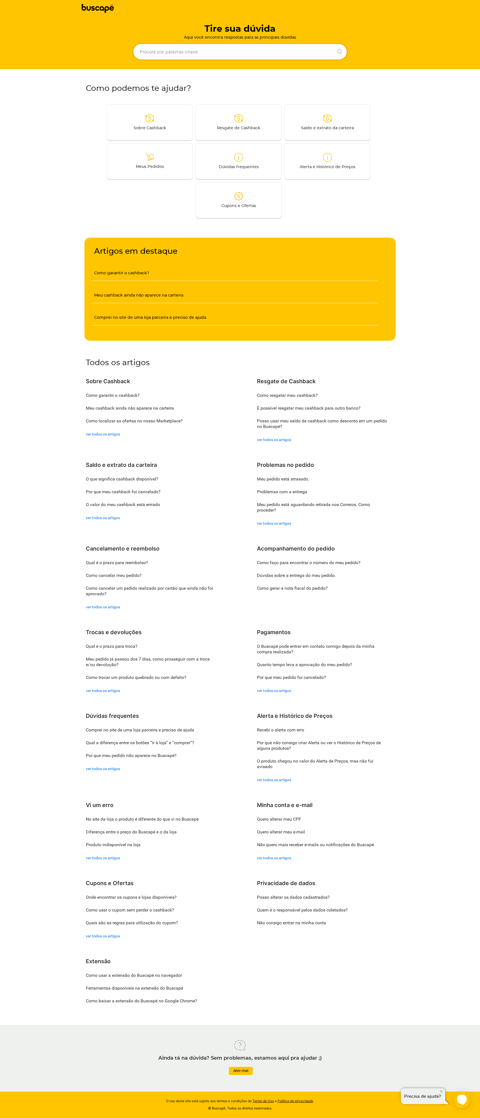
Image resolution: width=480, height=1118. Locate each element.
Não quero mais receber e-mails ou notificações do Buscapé (315, 844)
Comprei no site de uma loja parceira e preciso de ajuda (150, 318)
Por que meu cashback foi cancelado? (123, 491)
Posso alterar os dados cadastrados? (293, 897)
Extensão (98, 961)
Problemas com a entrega (282, 491)
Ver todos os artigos (103, 434)
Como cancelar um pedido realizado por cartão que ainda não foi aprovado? (149, 591)
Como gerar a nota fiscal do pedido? (292, 588)
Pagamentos (274, 632)
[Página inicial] (98, 11)
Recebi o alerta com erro (280, 730)
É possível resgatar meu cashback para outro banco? (309, 408)
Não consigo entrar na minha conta (291, 922)
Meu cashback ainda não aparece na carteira (138, 295)
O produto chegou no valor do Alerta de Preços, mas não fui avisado (315, 763)
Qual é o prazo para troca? (112, 646)
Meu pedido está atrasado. (283, 479)
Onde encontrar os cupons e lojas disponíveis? (131, 897)
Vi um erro (99, 805)
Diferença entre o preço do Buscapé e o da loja (131, 832)
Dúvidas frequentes (239, 167)
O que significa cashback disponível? (122, 479)
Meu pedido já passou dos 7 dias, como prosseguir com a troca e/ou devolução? (148, 661)
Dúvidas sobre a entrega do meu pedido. (296, 575)
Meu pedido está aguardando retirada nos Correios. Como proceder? (313, 507)
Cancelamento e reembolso (122, 548)
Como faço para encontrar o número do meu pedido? (309, 562)
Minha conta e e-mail (284, 805)
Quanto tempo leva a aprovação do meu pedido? (304, 664)
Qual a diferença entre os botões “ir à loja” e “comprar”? (140, 742)
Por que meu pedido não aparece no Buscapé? (131, 755)
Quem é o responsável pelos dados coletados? (302, 910)
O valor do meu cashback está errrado (123, 504)
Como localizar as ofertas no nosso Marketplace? (134, 421)
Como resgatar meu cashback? (287, 395)
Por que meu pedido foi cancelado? (291, 677)
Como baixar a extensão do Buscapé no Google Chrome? (141, 1001)
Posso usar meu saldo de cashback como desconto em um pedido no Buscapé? (322, 423)
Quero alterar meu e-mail (281, 832)
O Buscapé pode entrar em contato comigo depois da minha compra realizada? (315, 649)
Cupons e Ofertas (238, 206)
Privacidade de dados (286, 883)
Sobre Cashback (150, 128)
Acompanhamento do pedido (296, 548)
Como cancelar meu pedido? (114, 575)
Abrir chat (240, 1071)
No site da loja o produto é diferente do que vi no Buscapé (142, 819)
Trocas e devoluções (114, 632)
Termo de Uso (263, 1101)
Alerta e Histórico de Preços (327, 167)
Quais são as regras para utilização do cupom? (132, 922)
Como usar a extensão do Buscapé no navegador (134, 975)
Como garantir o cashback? (121, 273)
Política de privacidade (295, 1101)
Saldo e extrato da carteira (327, 128)
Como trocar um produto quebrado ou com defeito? (136, 677)
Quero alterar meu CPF (279, 819)
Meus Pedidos (150, 167)
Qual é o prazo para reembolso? (117, 562)
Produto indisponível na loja (113, 844)
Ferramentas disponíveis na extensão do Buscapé (134, 988)
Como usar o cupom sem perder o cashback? (130, 910)
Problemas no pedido (285, 465)
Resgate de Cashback (238, 128)
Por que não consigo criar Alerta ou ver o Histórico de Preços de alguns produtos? (319, 745)
